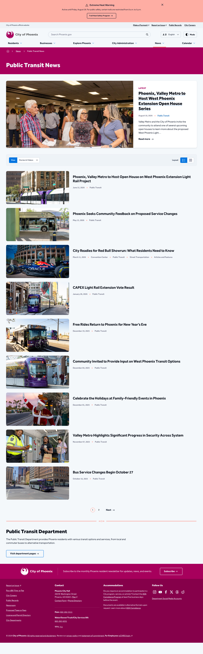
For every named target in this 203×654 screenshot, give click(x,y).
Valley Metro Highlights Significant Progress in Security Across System (128, 435)
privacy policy (72, 635)
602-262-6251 (61, 621)
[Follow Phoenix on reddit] (182, 592)
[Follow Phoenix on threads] (177, 592)
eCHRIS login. (125, 635)
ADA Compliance (133, 608)
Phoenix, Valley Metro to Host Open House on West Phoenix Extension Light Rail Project (132, 179)
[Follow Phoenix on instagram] (154, 592)
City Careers (11, 595)
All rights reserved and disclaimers (41, 635)
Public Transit (163, 115)
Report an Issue (12, 585)
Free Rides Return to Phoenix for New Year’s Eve (110, 324)
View (13, 160)
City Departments (13, 620)
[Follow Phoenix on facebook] (165, 592)
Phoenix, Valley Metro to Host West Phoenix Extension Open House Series (162, 101)
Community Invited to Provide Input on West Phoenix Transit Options (126, 361)
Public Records (12, 600)
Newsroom (11, 605)
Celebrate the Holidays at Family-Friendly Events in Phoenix (119, 398)
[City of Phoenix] (22, 34)
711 (61, 626)
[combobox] (99, 35)
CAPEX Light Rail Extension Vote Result (103, 287)
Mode (192, 34)
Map (74, 597)
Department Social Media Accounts (167, 598)
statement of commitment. (93, 635)
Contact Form (60, 600)
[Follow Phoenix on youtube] (160, 592)
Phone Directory (75, 600)
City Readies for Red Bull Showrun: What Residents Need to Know (123, 251)
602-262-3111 (66, 612)
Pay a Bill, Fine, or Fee (15, 590)
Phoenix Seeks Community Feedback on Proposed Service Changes (125, 214)
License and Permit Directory (18, 615)
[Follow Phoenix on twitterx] (171, 592)
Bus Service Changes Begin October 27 (103, 472)
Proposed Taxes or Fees (16, 610)
